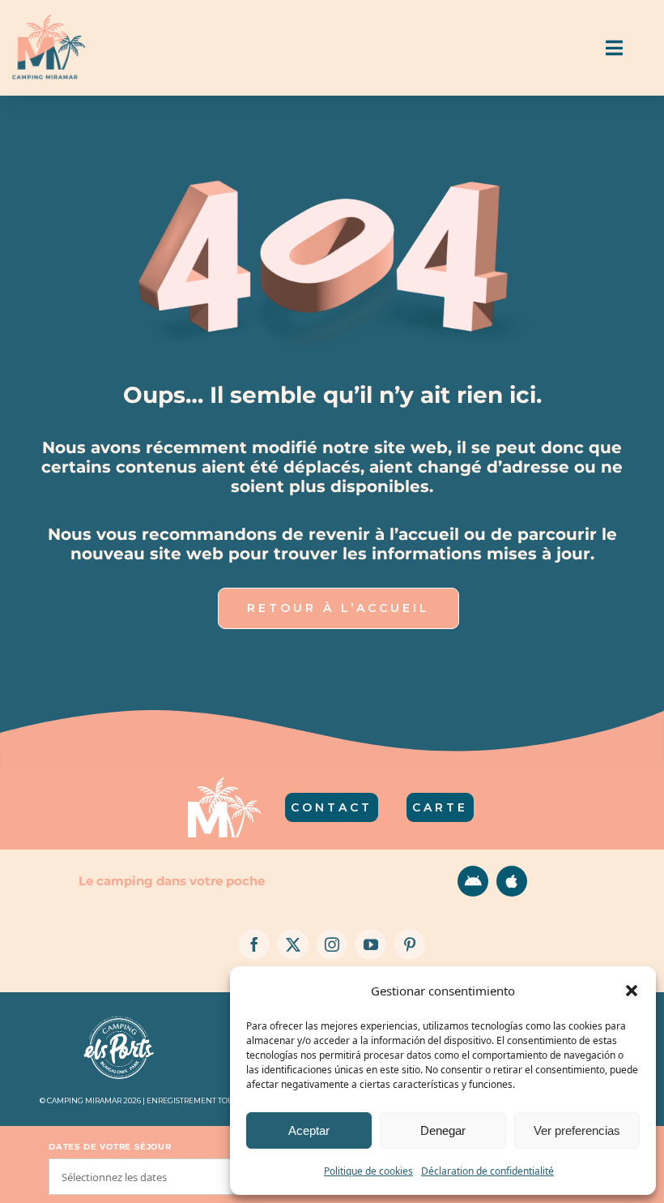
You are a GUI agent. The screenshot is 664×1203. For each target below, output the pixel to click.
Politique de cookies (368, 1171)
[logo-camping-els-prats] (119, 1017)
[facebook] (254, 944)
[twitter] (293, 944)
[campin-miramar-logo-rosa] (48, 21)
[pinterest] (409, 944)
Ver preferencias (577, 1130)
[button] (632, 991)
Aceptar (309, 1130)
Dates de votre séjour (110, 1146)
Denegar (443, 1130)
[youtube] (370, 944)
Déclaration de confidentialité (487, 1171)
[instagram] (332, 944)
